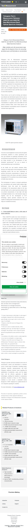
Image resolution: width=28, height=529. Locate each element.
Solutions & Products (7, 11)
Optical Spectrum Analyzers (6, 468)
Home (3, 10)
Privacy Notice (14, 518)
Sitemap (14, 523)
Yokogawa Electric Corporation (14, 515)
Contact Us (4, 507)
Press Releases (17, 10)
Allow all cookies (14, 286)
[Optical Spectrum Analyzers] (20, 470)
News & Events (9, 10)
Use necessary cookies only (14, 291)
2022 (24, 10)
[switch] (24, 267)
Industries (4, 500)
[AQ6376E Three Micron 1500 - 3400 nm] (20, 442)
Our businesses (14, 517)
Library (4, 503)
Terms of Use (14, 520)
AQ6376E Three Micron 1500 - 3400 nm (7, 440)
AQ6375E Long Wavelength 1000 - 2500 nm (6, 413)
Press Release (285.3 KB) (18, 29)
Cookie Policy (14, 521)
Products (17, 500)
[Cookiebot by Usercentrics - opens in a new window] (20, 237)
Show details (20, 282)
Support (17, 503)
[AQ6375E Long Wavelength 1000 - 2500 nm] (20, 415)
